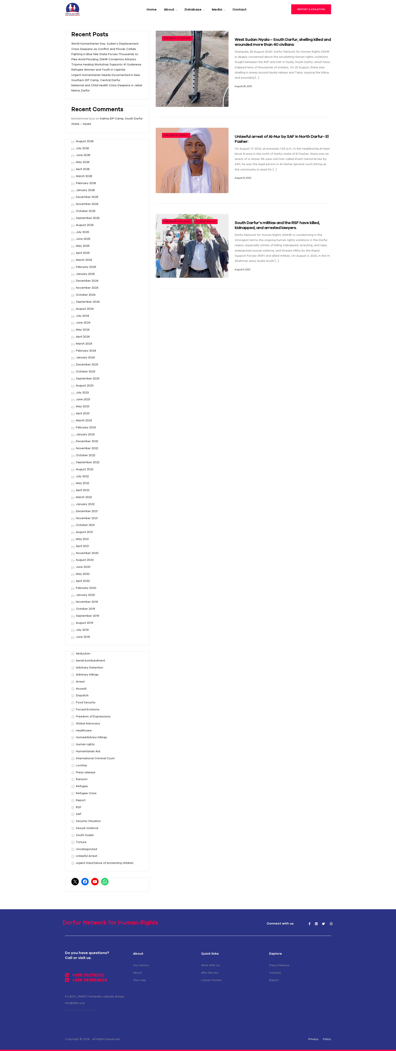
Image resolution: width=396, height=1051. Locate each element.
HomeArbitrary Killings (91, 737)
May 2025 (83, 245)
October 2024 (85, 294)
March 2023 (84, 420)
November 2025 (87, 203)
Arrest (80, 681)
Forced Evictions (87, 709)
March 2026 (84, 176)
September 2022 (87, 462)
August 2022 (84, 469)
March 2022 (84, 497)
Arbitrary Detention (89, 667)
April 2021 (82, 546)
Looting (81, 765)
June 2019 (83, 636)
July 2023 (82, 392)
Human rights (206, 221)
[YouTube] (95, 881)
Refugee (82, 786)
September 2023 (87, 378)
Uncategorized (86, 849)
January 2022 (85, 504)
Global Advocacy (88, 723)
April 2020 (83, 580)
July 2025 (82, 232)
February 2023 (86, 427)
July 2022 (82, 476)
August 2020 (85, 559)
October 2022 (85, 455)
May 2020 (83, 573)
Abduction (83, 653)
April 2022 (82, 490)
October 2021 (85, 525)
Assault (81, 688)
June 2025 (83, 238)
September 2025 (88, 218)
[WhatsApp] (104, 881)
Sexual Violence (87, 828)
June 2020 (83, 566)
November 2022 (87, 448)
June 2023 (83, 399)
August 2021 (84, 532)
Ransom (81, 779)
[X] (75, 881)
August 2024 (85, 308)
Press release (85, 772)
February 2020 (86, 587)
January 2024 (85, 357)
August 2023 (84, 385)
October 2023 (85, 371)
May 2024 (83, 329)
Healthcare (84, 730)
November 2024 (87, 287)
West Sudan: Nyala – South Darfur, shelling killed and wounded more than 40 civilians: (283, 42)
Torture (81, 842)
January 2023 (85, 434)
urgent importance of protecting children (104, 862)
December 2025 (87, 196)
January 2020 (85, 594)
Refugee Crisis (86, 793)
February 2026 (86, 183)
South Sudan (85, 835)
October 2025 (85, 211)
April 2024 (83, 336)
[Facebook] (85, 881)
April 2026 (83, 169)
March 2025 (84, 259)
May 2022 (82, 483)
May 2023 (82, 406)
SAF (78, 814)
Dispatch (82, 695)
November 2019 (87, 601)
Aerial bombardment (90, 660)
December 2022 (87, 441)
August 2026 (85, 141)
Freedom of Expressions (93, 716)
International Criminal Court (95, 758)
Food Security (85, 702)
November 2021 (87, 518)
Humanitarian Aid (88, 751)
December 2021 (87, 511)
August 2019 (84, 622)
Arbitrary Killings (177, 221)
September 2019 (87, 615)
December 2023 (87, 364)
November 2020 (87, 553)
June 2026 (83, 155)
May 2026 (83, 162)
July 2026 (82, 148)
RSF (78, 807)
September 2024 (88, 301)
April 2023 (83, 413)
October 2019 (85, 608)
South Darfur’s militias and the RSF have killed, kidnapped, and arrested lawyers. (277, 225)
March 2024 (84, 343)
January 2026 (85, 190)
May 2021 (82, 539)
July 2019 (82, 629)
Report (81, 800)
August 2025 (85, 225)
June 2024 (83, 322)
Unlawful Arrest (176, 135)
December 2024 (87, 280)
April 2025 (83, 252)
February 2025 (86, 266)
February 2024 (86, 350)
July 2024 (82, 315)
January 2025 (85, 273)
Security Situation (177, 38)
